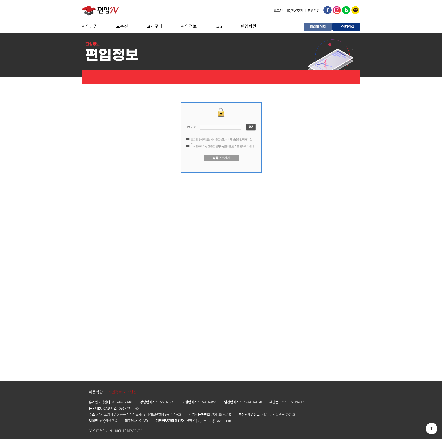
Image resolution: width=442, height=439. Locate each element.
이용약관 (96, 391)
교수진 (122, 26)
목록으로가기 (221, 158)
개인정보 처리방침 (122, 391)
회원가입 (314, 10)
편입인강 (90, 26)
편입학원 (248, 26)
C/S (218, 26)
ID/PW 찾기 (295, 10)
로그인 (278, 10)
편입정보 (189, 26)
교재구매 (154, 26)
